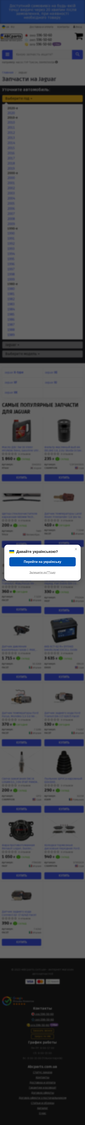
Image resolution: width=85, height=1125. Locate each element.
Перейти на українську (42, 562)
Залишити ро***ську (42, 572)
